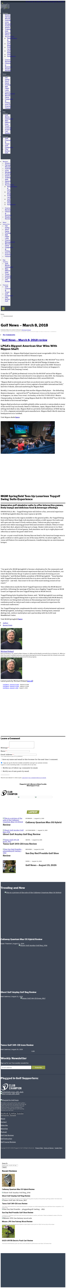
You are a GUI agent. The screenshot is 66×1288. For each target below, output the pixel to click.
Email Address (6, 754)
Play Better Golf (7, 151)
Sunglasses (11, 56)
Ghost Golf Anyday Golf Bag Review (21, 834)
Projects (8, 129)
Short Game (7, 82)
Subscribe (4, 1125)
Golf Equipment (9, 146)
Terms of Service (49, 1148)
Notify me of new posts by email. (16, 771)
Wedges (8, 24)
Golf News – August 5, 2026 (10, 688)
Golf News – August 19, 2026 (11, 684)
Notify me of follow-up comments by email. (20, 768)
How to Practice (8, 105)
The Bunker (7, 132)
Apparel (8, 33)
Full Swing (7, 78)
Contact (4, 1122)
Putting (8, 85)
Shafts (7, 27)
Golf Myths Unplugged (9, 117)
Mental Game (7, 96)
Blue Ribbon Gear (7, 122)
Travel (7, 126)
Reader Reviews (8, 69)
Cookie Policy (58, 1148)
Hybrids (8, 20)
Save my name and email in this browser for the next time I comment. (30, 759)
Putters (8, 26)
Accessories (9, 36)
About (3, 1119)
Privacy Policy (39, 1148)
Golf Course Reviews (8, 1142)
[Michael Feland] (11, 649)
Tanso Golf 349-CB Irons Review (20, 844)
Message (4, 748)
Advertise (4, 1129)
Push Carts (9, 48)
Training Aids (8, 30)
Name (3, 751)
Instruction (6, 76)
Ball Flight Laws (7, 88)
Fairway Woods (7, 17)
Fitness (7, 108)
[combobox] (10, 1165)
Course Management (10, 93)
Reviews (5, 13)
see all (30, 681)
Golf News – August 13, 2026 (11, 686)
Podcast (5, 137)
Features (8, 128)
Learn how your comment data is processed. (34, 777)
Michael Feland (7, 651)
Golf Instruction (6, 1139)
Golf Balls (9, 52)
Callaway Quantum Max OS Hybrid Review (32, 823)
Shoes (7, 35)
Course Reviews (8, 60)
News (4, 74)
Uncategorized (8, 316)
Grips (9, 54)
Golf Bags (9, 44)
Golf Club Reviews (7, 1135)
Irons (7, 22)
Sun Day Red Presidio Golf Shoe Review (31, 854)
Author (5, 623)
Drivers (7, 15)
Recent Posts (7, 625)
